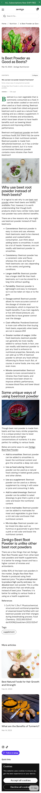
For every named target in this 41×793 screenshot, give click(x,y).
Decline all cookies (20, 787)
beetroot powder (22, 132)
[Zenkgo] (20, 9)
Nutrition (13, 23)
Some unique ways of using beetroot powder (16, 83)
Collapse (35, 75)
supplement (9, 632)
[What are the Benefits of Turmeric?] (20, 708)
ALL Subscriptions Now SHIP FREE (20, 3)
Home (4, 23)
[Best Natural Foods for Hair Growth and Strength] (20, 664)
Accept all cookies (21, 780)
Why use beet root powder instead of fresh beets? (18, 80)
